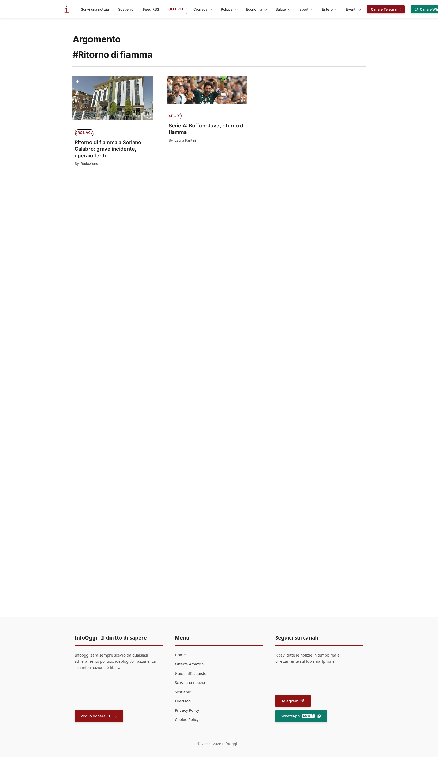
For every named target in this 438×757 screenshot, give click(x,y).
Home (180, 654)
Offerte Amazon (189, 663)
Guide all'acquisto (190, 673)
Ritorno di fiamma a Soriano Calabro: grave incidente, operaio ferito (108, 149)
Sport (303, 9)
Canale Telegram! (386, 9)
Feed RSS (151, 9)
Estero (327, 9)
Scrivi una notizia (95, 9)
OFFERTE (176, 9)
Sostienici (126, 9)
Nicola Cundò (185, 449)
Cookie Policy (187, 719)
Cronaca (200, 9)
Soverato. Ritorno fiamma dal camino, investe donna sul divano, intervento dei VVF (108, 303)
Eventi (351, 9)
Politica (227, 9)
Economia (254, 9)
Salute (281, 9)
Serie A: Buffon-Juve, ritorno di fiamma (207, 129)
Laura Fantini (185, 140)
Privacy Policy (187, 710)
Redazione (89, 163)
